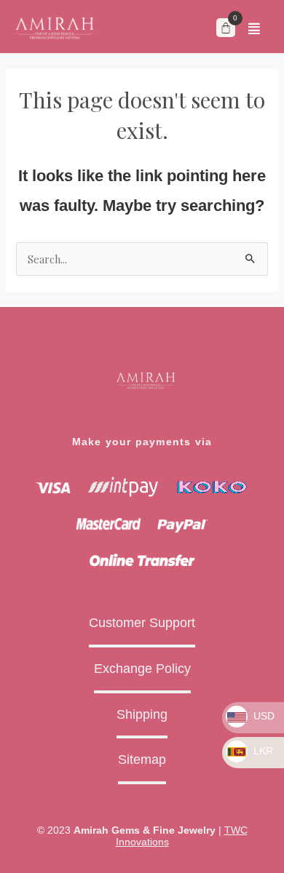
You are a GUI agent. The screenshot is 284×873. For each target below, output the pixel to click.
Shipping (142, 714)
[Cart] (225, 27)
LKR (262, 751)
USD (263, 716)
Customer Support (142, 622)
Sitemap (142, 759)
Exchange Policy (142, 668)
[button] (254, 28)
